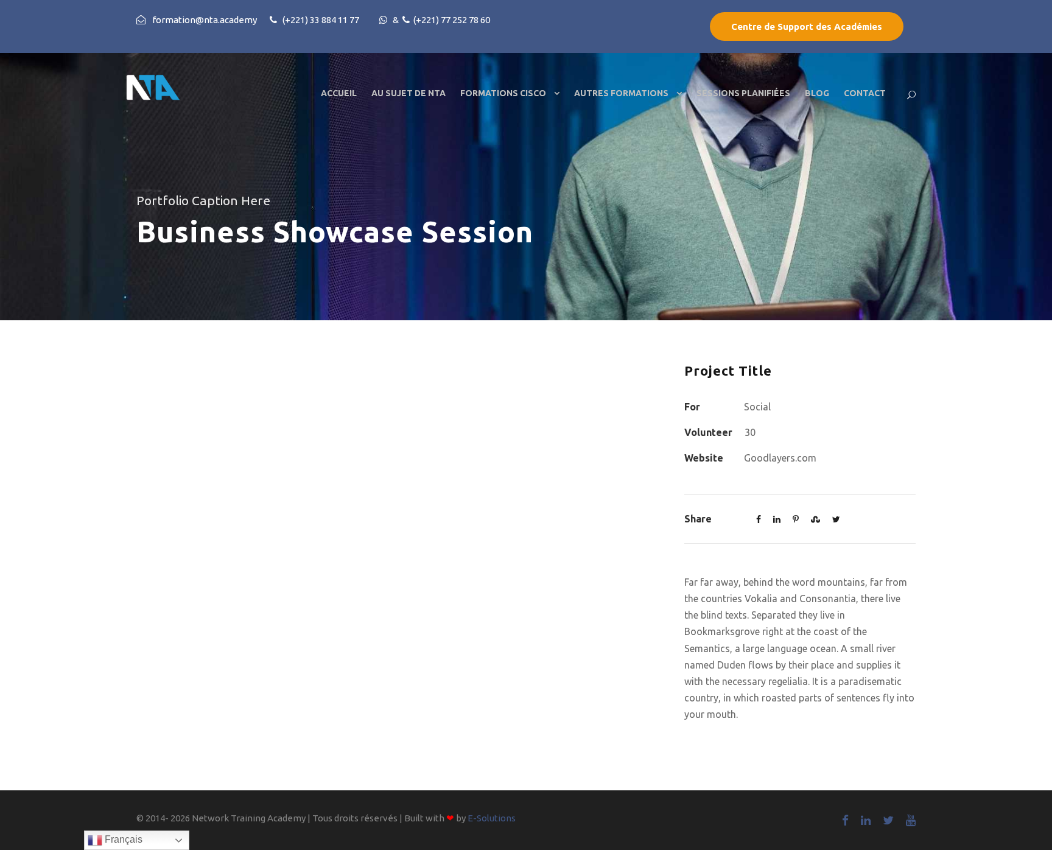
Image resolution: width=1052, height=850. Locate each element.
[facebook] (845, 820)
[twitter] (888, 820)
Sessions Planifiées (743, 93)
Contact (865, 93)
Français (122, 839)
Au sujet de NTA (408, 93)
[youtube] (911, 820)
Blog (817, 93)
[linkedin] (866, 820)
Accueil (339, 93)
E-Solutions (492, 818)
